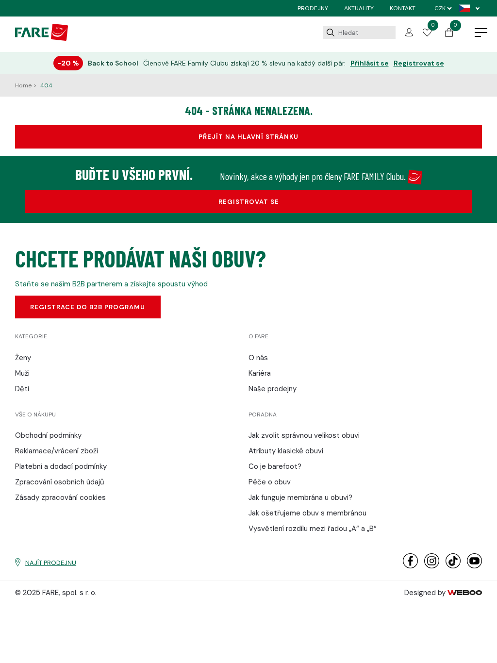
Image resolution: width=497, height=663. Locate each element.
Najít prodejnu (50, 563)
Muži (22, 373)
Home (24, 85)
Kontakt (402, 8)
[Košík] (449, 34)
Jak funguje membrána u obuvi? (300, 497)
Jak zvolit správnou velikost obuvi (304, 435)
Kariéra (259, 373)
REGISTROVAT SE (248, 202)
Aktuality (359, 8)
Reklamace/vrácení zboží (56, 451)
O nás (258, 358)
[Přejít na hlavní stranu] (41, 38)
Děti (22, 389)
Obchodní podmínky (48, 435)
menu (481, 33)
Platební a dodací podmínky (61, 466)
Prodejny (313, 8)
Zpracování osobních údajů (59, 482)
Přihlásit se (369, 63)
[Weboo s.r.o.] (464, 592)
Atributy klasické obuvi (285, 451)
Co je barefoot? (274, 466)
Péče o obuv (269, 482)
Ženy (23, 358)
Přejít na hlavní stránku (248, 137)
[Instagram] (431, 566)
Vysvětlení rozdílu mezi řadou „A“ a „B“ (312, 528)
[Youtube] (474, 566)
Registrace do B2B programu (87, 307)
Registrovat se (419, 63)
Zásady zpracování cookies (60, 497)
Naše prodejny (272, 389)
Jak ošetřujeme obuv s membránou (307, 513)
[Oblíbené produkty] (427, 34)
